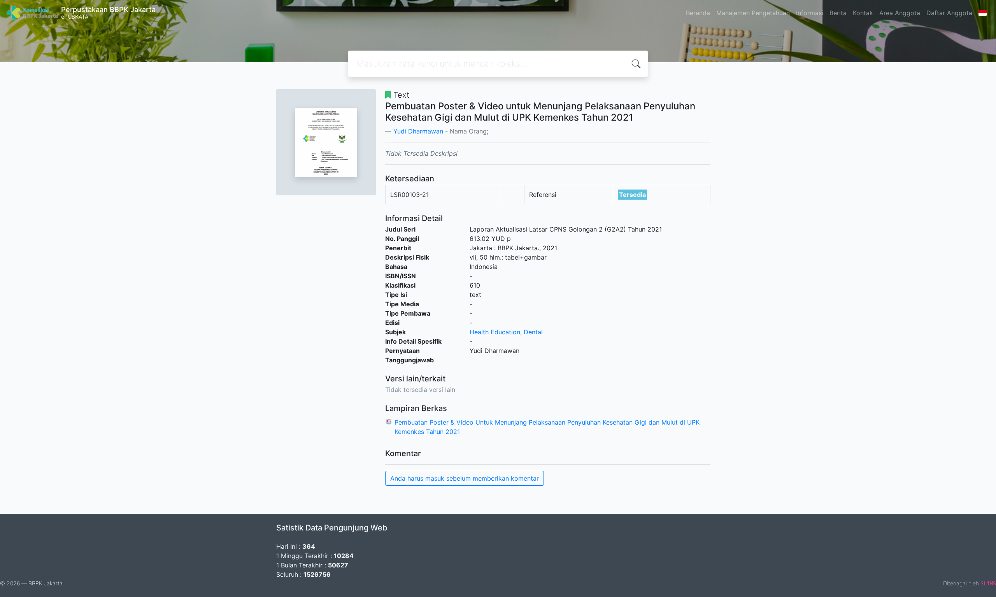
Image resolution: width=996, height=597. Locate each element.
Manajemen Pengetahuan (753, 13)
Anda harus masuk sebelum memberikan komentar (464, 478)
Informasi (809, 13)
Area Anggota (899, 13)
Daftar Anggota (949, 13)
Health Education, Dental (506, 332)
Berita (838, 13)
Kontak (863, 13)
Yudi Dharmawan (418, 131)
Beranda (698, 13)
